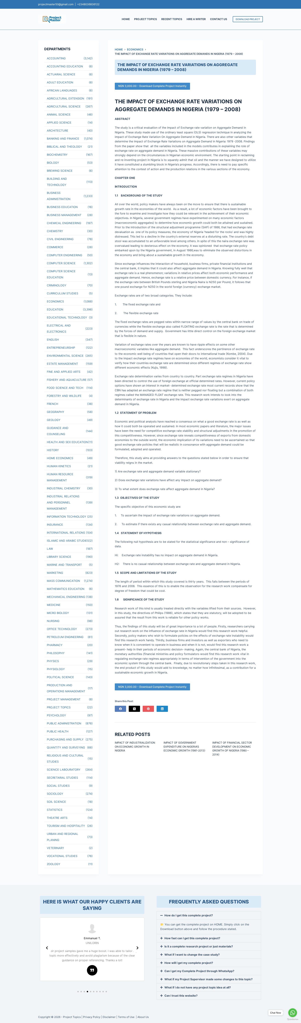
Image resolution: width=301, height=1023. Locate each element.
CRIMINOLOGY (56, 285)
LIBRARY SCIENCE (59, 556)
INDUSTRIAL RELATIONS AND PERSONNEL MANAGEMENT (63, 502)
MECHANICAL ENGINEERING (66, 597)
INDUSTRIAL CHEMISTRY (63, 488)
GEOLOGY (53, 420)
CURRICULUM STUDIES (62, 293)
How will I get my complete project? (188, 963)
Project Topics (72, 1017)
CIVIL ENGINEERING (60, 239)
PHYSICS (53, 661)
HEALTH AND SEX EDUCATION (67, 442)
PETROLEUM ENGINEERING (65, 637)
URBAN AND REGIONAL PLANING (62, 837)
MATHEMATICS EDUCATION (65, 589)
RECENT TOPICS (171, 19)
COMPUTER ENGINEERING (64, 255)
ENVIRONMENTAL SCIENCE (65, 355)
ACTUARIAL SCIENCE (61, 74)
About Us (143, 1017)
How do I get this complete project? (188, 915)
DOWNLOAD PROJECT (248, 19)
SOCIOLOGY (55, 793)
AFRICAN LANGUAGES (62, 90)
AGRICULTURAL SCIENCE (64, 106)
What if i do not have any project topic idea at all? (197, 987)
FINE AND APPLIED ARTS (63, 371)
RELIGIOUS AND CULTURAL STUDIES (65, 758)
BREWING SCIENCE (60, 170)
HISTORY (53, 450)
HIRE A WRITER (196, 19)
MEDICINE (53, 605)
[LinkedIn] (162, 709)
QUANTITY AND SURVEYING (66, 747)
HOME (126, 19)
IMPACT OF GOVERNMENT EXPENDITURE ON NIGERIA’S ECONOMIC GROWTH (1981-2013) (184, 746)
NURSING (53, 621)
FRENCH (52, 404)
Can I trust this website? (181, 995)
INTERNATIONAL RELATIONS (66, 532)
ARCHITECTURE (57, 130)
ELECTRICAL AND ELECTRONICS (59, 328)
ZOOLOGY (53, 864)
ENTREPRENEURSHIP (61, 347)
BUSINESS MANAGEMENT (64, 215)
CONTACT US (218, 19)
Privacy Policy (91, 1017)
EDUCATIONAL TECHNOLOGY (67, 317)
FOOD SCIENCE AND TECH (65, 388)
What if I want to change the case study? (192, 954)
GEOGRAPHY (55, 412)
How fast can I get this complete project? (192, 938)
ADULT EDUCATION (60, 82)
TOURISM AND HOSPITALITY (66, 826)
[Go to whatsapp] (292, 1012)
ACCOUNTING (56, 58)
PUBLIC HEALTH (57, 731)
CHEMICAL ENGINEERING (64, 223)
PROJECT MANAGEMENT (63, 699)
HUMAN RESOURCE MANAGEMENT (60, 477)
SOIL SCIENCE (56, 801)
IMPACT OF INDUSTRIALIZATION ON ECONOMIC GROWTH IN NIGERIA (135, 746)
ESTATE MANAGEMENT (62, 363)
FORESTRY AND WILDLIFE (64, 396)
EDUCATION (55, 309)
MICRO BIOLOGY (58, 613)
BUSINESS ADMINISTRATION (58, 196)
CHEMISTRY (55, 231)
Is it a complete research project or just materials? (198, 946)
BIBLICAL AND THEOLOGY (64, 146)
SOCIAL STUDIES (58, 785)
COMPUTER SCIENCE (61, 263)
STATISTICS (54, 809)
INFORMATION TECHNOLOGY (66, 516)
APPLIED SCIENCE (59, 122)
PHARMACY (55, 645)
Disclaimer (109, 1017)
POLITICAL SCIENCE (60, 677)
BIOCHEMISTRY (57, 154)
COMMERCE (55, 247)
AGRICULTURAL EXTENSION (65, 98)
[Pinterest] (148, 709)
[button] (78, 991)
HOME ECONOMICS (60, 458)
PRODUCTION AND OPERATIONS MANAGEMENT (66, 688)
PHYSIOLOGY (56, 669)
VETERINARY (55, 848)
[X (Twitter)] (134, 709)
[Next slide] (137, 948)
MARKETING (55, 572)
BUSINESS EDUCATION (62, 207)
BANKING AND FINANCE (63, 138)
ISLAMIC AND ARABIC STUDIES (68, 540)
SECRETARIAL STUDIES (62, 777)
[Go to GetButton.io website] (292, 1019)
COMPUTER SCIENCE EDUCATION (61, 274)
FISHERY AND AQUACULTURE (67, 379)
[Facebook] (120, 709)
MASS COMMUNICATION (63, 581)
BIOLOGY (53, 162)
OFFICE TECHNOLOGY (62, 629)
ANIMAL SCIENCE (59, 114)
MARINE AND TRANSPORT (64, 564)
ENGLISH (53, 339)
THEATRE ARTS (57, 818)
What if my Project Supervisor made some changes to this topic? (208, 979)
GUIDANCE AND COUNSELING (57, 431)
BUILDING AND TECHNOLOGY (57, 182)
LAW (50, 548)
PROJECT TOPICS (145, 19)
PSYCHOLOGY (56, 715)
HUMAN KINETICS (59, 466)
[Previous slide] (47, 948)
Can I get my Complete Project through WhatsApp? (199, 971)
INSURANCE (55, 524)
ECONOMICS (55, 301)
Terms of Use (126, 1017)
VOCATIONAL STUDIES (62, 856)
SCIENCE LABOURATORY (63, 769)
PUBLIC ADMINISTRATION (64, 723)
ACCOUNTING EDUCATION (65, 66)
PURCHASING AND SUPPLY (65, 739)
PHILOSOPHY (56, 653)
